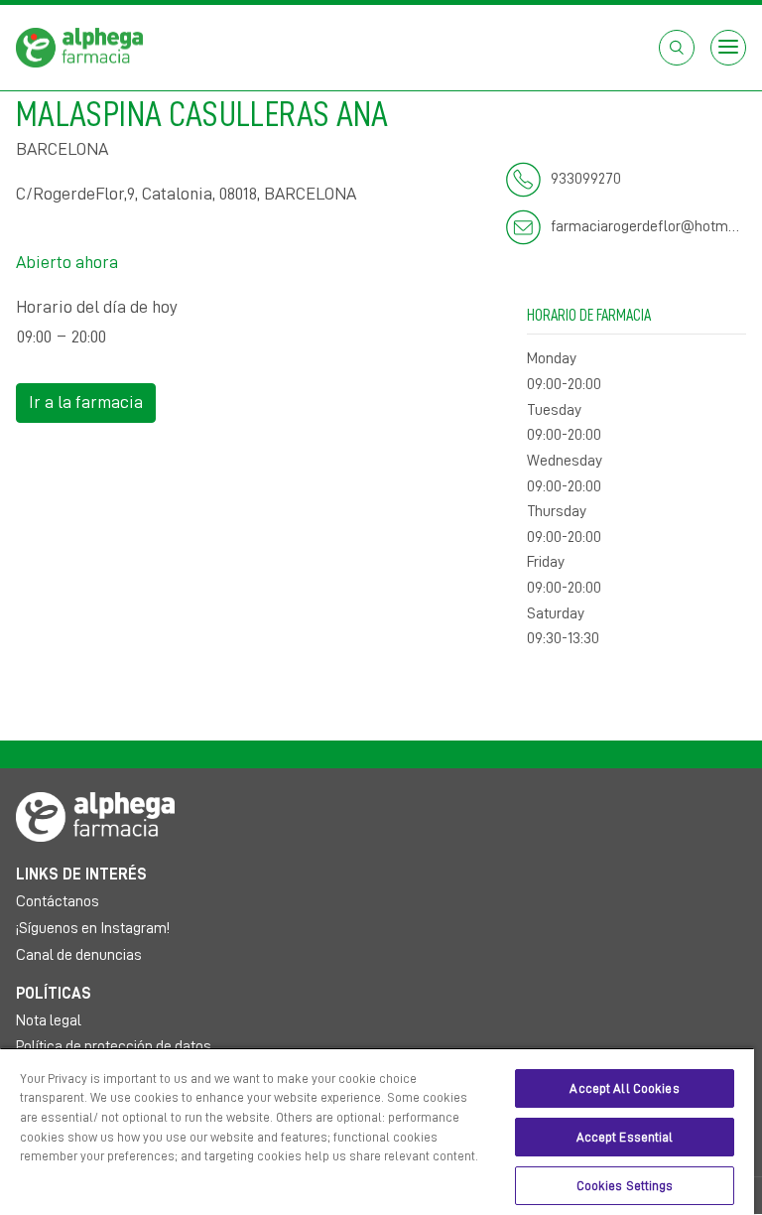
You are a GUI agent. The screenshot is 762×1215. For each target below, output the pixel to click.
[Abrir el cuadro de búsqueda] (677, 48)
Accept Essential (625, 1137)
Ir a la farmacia (86, 402)
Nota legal (48, 1020)
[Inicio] (79, 47)
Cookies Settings (625, 1185)
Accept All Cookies (624, 1088)
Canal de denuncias (79, 955)
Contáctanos (57, 901)
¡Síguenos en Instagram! (93, 928)
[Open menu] (728, 48)
